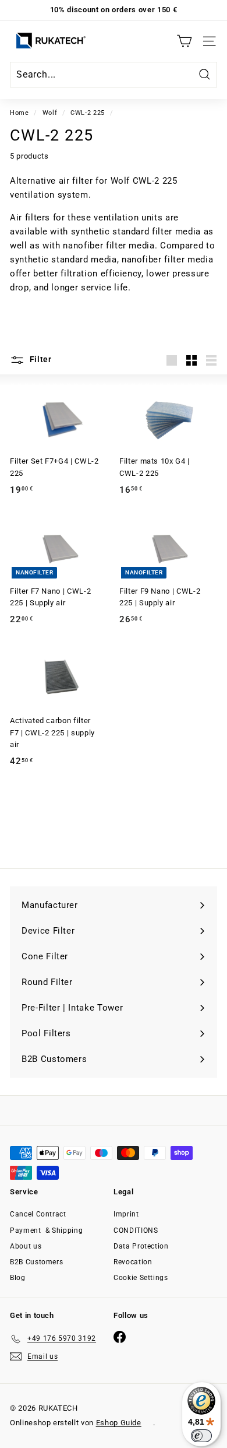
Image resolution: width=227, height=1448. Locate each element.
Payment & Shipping (46, 1230)
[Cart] (184, 41)
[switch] (201, 1435)
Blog (18, 1278)
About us (25, 1246)
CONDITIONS (136, 1230)
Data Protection (141, 1246)
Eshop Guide (118, 1422)
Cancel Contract (38, 1214)
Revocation (133, 1262)
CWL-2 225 (87, 113)
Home (19, 113)
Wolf (50, 113)
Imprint (126, 1214)
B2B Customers (36, 1262)
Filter (39, 359)
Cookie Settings (141, 1278)
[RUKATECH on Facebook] (120, 1337)
